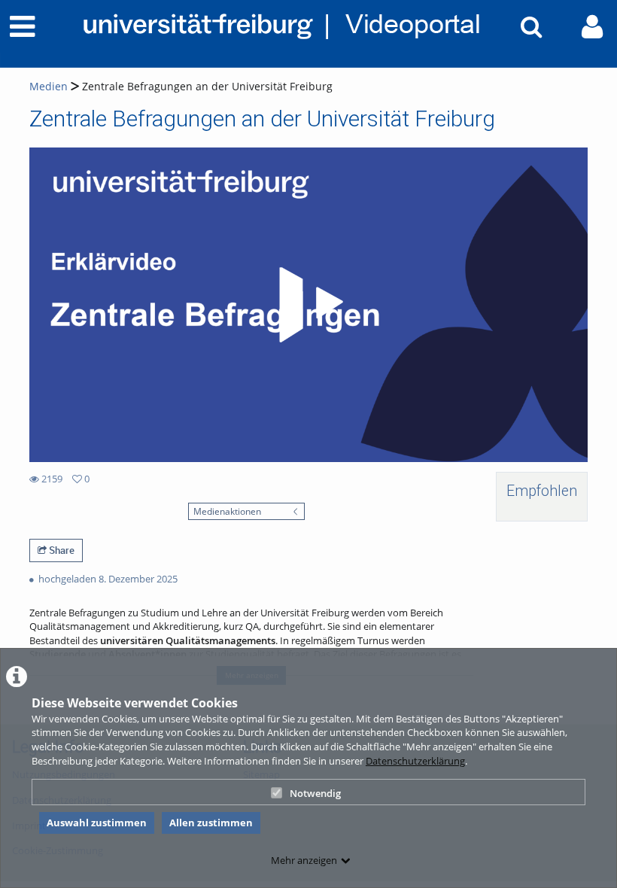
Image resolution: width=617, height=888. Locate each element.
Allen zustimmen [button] (211, 822)
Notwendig (315, 793)
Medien (48, 86)
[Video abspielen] (308, 304)
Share (60, 550)
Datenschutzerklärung (415, 761)
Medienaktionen (227, 511)
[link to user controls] (592, 26)
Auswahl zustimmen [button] (97, 822)
